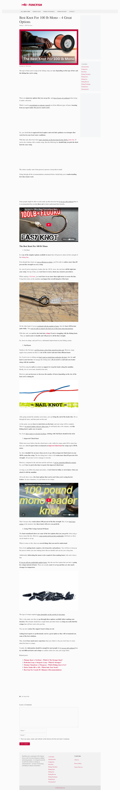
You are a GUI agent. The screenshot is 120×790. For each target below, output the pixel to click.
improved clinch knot (55, 445)
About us (76, 760)
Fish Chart (83, 72)
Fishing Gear (37, 11)
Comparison (84, 69)
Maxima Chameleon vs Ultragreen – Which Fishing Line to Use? (45, 665)
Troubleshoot (84, 86)
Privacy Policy (78, 763)
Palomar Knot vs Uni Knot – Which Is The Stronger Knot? (43, 660)
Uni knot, (32, 276)
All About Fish (25, 11)
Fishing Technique (49, 11)
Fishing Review (61, 11)
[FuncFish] (31, 5)
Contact (72, 11)
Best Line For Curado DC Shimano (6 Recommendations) (43, 670)
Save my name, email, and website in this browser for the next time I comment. (45, 739)
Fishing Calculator (85, 74)
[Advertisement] (48, 86)
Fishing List (84, 79)
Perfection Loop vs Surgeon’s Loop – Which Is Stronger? (42, 662)
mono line (71, 140)
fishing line (25, 257)
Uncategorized (85, 89)
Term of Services (78, 767)
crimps (48, 333)
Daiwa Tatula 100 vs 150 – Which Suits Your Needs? (41, 667)
